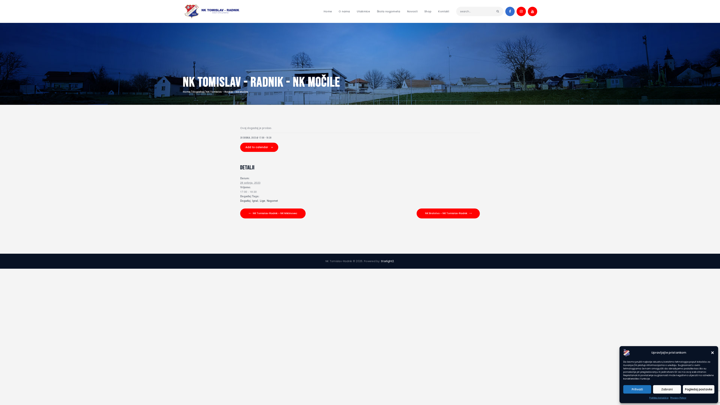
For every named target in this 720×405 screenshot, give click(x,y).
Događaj (245, 200)
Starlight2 (387, 261)
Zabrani (667, 389)
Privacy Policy (678, 397)
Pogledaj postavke (698, 389)
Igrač (255, 200)
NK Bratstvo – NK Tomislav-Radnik (446, 213)
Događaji (198, 92)
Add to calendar (256, 147)
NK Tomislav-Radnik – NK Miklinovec (275, 213)
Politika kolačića (658, 397)
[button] (712, 353)
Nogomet (272, 200)
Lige (262, 200)
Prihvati (637, 389)
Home (186, 92)
